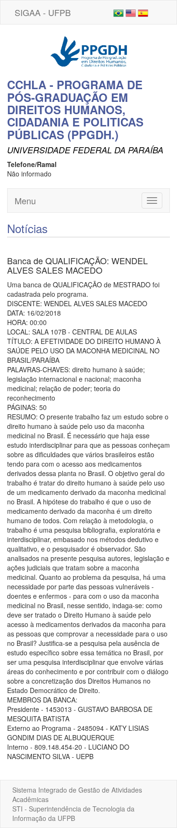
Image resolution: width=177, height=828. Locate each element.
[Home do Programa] (89, 50)
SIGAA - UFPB (43, 12)
